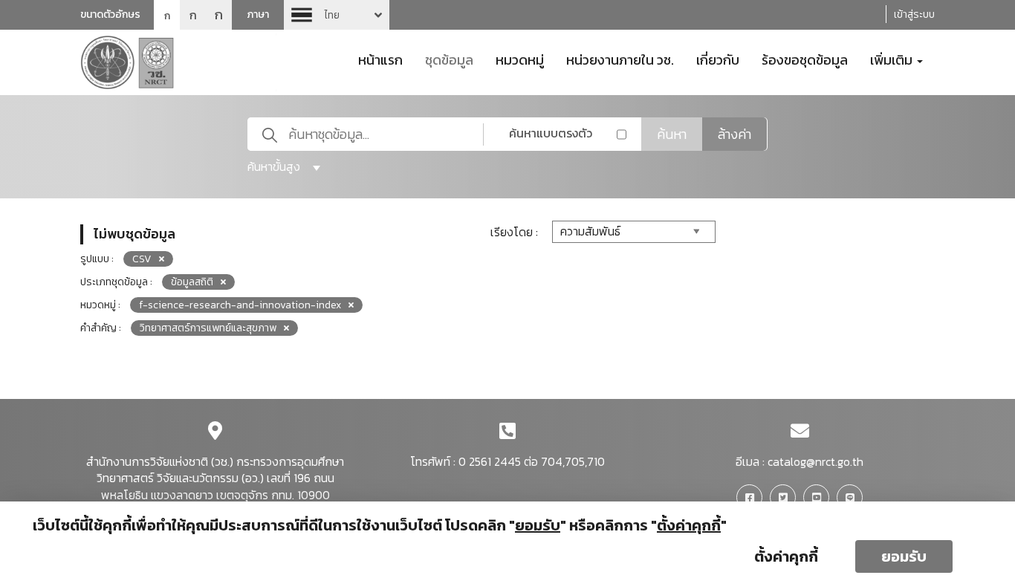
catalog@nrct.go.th (815, 461)
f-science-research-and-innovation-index (240, 305)
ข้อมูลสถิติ (192, 282)
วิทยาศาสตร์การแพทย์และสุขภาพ (208, 328)
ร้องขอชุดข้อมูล (805, 59)
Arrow (336, 15)
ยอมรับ (904, 556)
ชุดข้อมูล (449, 59)
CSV (142, 259)
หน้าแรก (380, 59)
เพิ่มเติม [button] (892, 59)
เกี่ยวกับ (717, 59)
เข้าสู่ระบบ (914, 14)
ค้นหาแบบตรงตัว (550, 133)
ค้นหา (672, 134)
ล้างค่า (734, 134)
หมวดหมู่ (520, 59)
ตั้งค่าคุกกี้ (786, 556)
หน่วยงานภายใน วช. (620, 59)
